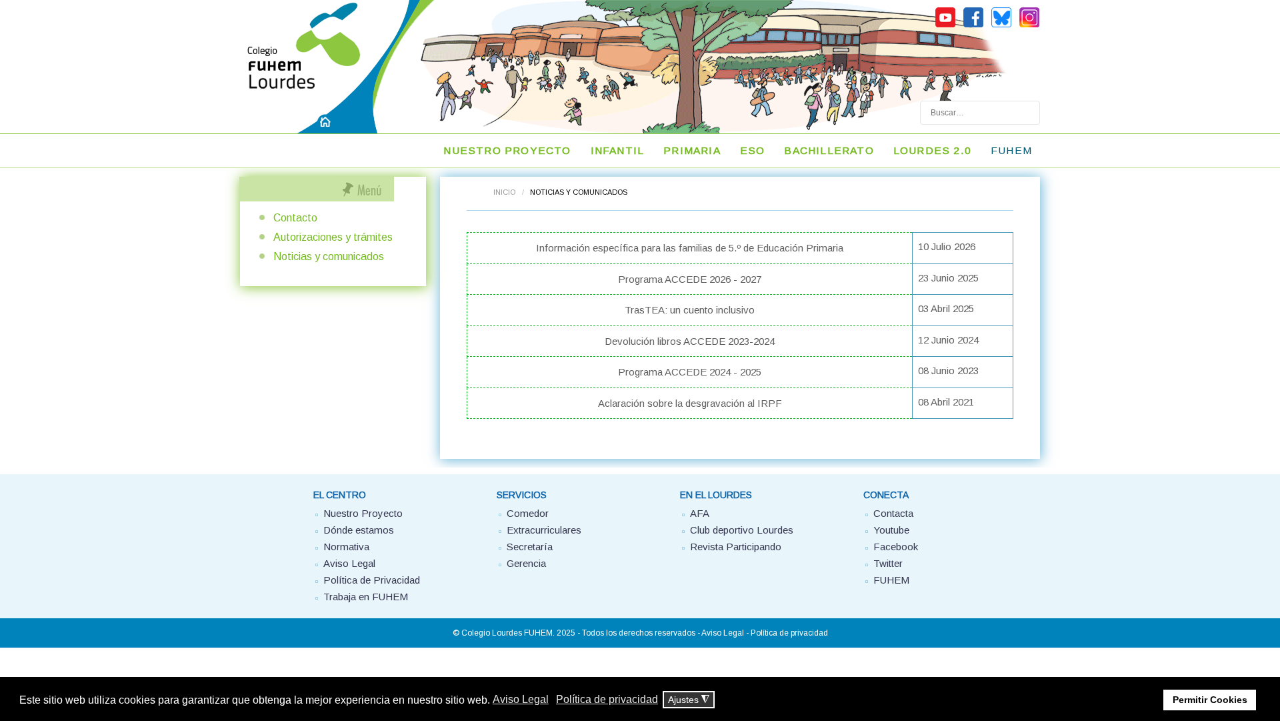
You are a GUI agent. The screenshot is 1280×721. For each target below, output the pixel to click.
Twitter (888, 563)
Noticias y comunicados (328, 256)
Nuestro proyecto (507, 150)
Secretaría (530, 546)
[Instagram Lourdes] (1029, 25)
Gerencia (526, 563)
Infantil (618, 150)
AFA (699, 513)
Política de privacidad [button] (607, 699)
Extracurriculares (544, 530)
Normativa (346, 546)
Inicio (504, 192)
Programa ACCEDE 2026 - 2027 (689, 279)
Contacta (893, 513)
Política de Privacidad (371, 580)
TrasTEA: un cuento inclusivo (690, 309)
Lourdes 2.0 (932, 150)
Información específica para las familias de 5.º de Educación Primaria (689, 247)
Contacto (295, 217)
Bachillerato (828, 150)
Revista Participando (735, 546)
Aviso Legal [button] (521, 699)
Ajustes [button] (688, 700)
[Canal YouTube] (945, 25)
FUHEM (1011, 150)
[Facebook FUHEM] (973, 25)
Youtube (891, 530)
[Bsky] (1001, 25)
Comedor (528, 513)
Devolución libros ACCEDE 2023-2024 (690, 341)
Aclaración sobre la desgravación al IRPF (690, 403)
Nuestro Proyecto (363, 513)
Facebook (895, 546)
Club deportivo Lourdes (741, 530)
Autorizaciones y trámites (333, 237)
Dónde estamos (358, 530)
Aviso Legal (349, 563)
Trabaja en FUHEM (365, 596)
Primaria (692, 150)
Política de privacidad (789, 633)
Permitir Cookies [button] (1210, 699)
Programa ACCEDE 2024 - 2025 (689, 372)
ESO (752, 150)
